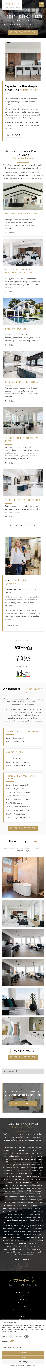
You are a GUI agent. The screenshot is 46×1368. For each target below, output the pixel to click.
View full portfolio (23, 1051)
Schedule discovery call (23, 32)
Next (25, 1264)
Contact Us (23, 1306)
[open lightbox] (23, 877)
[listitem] (23, 1203)
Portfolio (23, 1296)
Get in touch (13, 135)
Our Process (23, 1303)
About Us (23, 1299)
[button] (41, 4)
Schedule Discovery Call (23, 1310)
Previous (20, 1264)
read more (10, 233)
